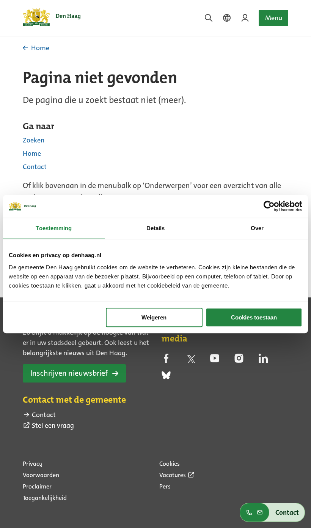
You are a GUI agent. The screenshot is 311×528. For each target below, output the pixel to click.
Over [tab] (257, 228)
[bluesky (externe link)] (166, 377)
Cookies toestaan (254, 317)
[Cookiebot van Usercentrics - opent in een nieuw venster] (269, 206)
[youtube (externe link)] (214, 360)
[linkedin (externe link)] (263, 360)
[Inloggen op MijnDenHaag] (245, 17)
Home (32, 153)
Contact (35, 166)
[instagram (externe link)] (238, 360)
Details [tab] (155, 228)
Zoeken (33, 140)
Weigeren (153, 317)
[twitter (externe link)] (190, 360)
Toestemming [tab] (54, 228)
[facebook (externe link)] (166, 360)
